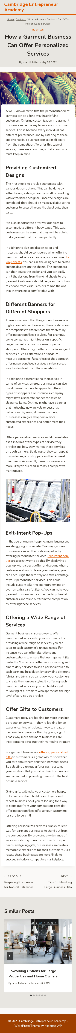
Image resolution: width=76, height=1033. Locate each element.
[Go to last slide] (10, 956)
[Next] (66, 956)
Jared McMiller (30, 62)
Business (38, 29)
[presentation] (38, 941)
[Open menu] (68, 7)
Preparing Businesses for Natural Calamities (19, 882)
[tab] (31, 995)
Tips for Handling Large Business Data (58, 882)
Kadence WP (53, 1026)
